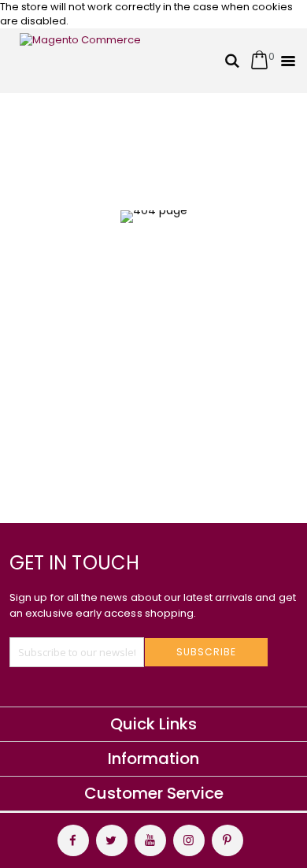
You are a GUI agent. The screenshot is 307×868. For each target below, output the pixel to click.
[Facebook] (73, 840)
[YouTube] (150, 840)
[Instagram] (189, 840)
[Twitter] (112, 840)
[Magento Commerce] (83, 60)
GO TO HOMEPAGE (147, 339)
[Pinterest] (227, 840)
